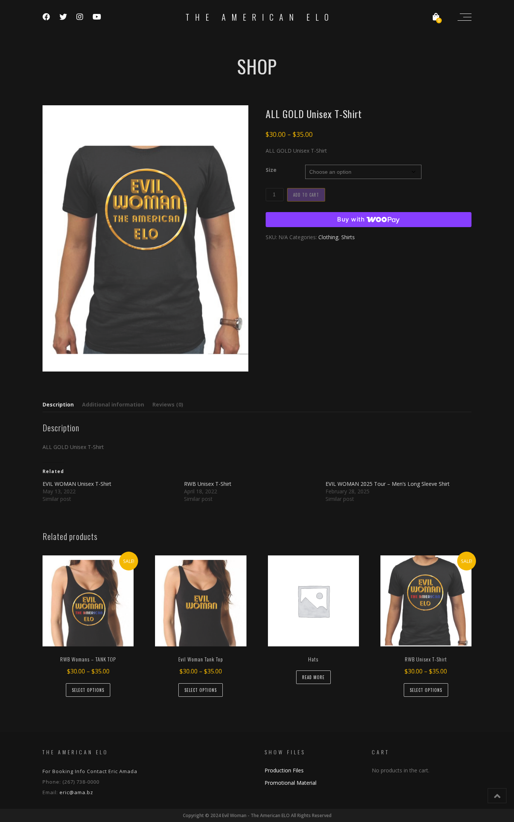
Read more (313, 677)
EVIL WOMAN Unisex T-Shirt (77, 483)
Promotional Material (290, 782)
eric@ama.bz (76, 792)
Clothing (328, 237)
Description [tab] (58, 404)
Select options (88, 690)
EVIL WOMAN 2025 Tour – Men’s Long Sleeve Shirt (387, 483)
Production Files (284, 770)
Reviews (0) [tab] (167, 404)
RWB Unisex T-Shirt (207, 483)
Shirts (348, 237)
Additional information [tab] (113, 404)
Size (271, 169)
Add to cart (306, 195)
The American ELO (260, 17)
